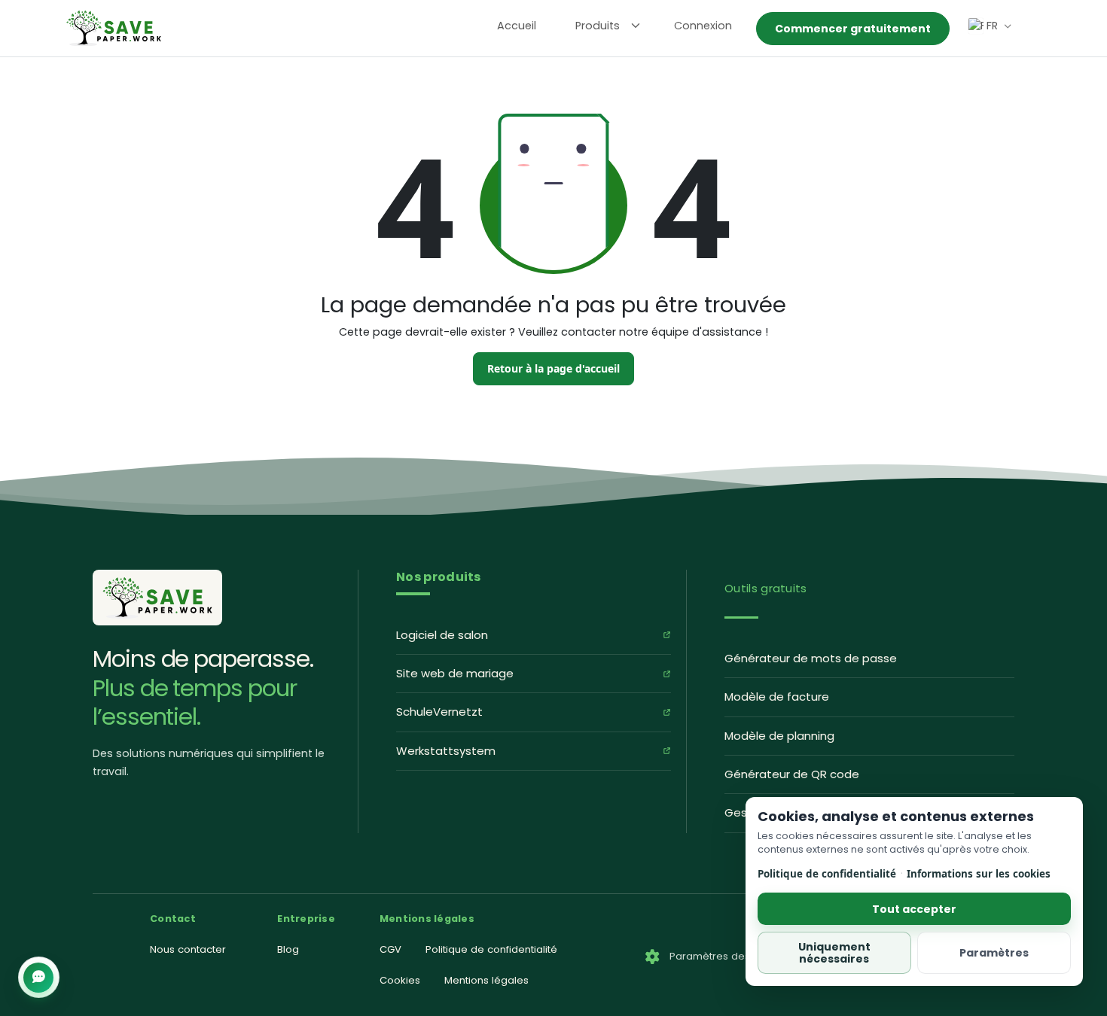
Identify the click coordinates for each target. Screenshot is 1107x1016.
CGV (390, 949)
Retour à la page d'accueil (553, 368)
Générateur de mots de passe (810, 658)
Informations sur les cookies (979, 874)
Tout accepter (914, 908)
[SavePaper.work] (157, 597)
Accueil (516, 25)
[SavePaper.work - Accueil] (114, 27)
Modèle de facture (776, 696)
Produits (597, 25)
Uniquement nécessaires (834, 952)
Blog (288, 949)
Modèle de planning (779, 736)
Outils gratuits (765, 588)
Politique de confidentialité (827, 874)
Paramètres (994, 952)
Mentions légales (486, 980)
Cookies (400, 980)
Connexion (703, 25)
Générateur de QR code (791, 774)
